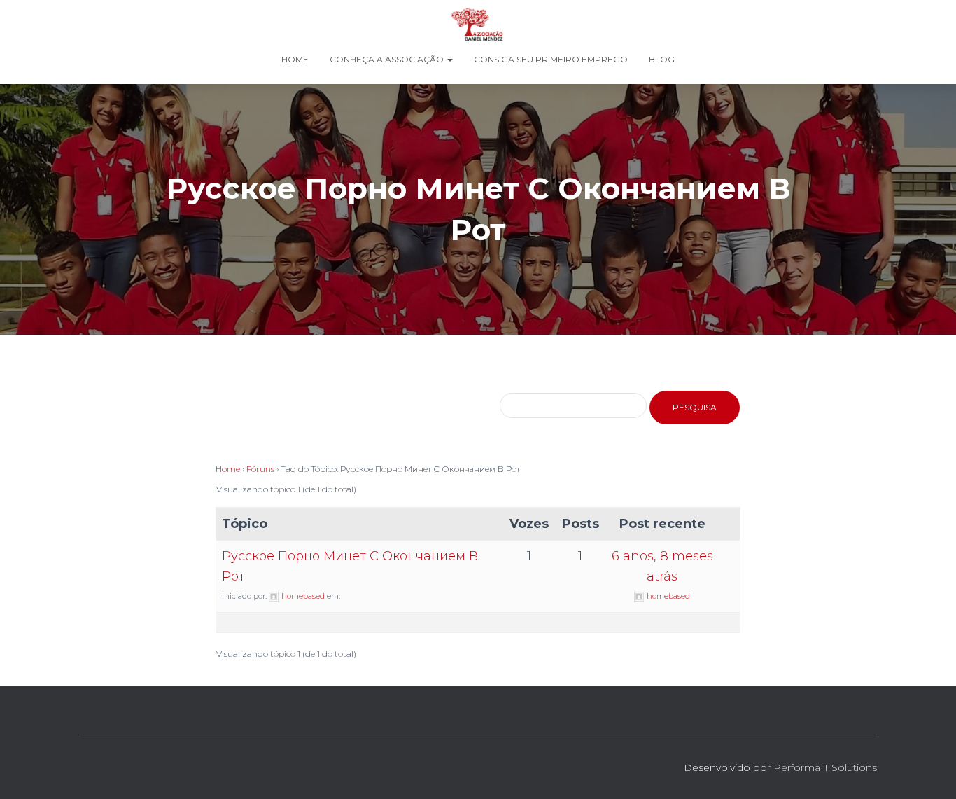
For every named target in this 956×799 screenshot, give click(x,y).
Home (295, 59)
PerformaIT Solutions (825, 767)
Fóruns (260, 469)
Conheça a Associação (388, 59)
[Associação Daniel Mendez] (477, 24)
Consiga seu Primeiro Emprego (551, 59)
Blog (662, 59)
